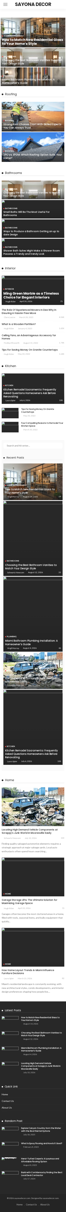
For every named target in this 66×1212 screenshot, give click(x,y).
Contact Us (8, 1100)
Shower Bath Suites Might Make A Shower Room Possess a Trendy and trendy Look (31, 252)
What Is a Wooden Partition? (19, 324)
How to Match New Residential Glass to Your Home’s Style (32, 41)
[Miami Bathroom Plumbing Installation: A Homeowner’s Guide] (33, 76)
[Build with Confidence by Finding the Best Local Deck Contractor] (10, 1176)
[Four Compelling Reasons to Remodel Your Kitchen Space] (10, 427)
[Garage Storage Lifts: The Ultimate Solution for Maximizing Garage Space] (33, 876)
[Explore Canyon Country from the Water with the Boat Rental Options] (10, 1132)
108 (61, 400)
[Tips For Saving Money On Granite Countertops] (10, 413)
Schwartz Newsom (15, 572)
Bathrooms (10, 56)
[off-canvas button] (5, 4)
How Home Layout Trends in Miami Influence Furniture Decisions (28, 971)
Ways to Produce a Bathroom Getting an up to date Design (31, 233)
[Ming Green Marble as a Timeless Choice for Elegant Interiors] (33, 290)
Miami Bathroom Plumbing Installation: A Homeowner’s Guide (28, 81)
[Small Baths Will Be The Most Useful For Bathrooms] (33, 209)
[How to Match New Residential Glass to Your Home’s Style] (33, 32)
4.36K (61, 317)
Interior (9, 289)
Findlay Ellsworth (11, 343)
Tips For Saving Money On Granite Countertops (30, 349)
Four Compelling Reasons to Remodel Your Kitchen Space (42, 424)
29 (60, 496)
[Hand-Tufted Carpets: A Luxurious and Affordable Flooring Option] (10, 1158)
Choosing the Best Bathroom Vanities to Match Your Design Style (32, 61)
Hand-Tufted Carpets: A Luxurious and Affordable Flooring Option (40, 1160)
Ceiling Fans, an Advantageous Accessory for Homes (29, 337)
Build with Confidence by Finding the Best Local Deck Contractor (41, 1174)
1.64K (61, 354)
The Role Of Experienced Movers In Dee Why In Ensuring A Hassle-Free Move (29, 311)
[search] (60, 4)
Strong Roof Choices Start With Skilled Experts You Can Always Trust (32, 126)
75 (61, 301)
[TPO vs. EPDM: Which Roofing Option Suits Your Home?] (33, 147)
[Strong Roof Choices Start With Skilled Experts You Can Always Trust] (33, 117)
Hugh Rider (11, 301)
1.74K (61, 342)
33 (60, 572)
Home (10, 671)
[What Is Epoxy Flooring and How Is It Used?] (10, 1147)
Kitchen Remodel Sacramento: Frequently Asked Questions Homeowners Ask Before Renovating (29, 393)
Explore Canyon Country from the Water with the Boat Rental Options (41, 1129)
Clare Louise (9, 317)
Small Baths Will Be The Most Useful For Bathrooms (26, 213)
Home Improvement (14, 36)
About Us (7, 1107)
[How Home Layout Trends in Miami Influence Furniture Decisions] (33, 947)
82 (63, 978)
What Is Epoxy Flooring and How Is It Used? (41, 1143)
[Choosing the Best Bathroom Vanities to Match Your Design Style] (33, 57)
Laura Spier (11, 400)
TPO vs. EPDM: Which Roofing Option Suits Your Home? (32, 156)
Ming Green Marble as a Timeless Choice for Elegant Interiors (31, 295)
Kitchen (9, 385)
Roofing (9, 121)
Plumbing (9, 76)
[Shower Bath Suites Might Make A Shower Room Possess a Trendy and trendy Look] (33, 248)
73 (63, 908)
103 (59, 685)
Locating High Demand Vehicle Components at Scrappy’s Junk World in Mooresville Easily (31, 678)
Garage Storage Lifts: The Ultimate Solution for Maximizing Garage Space (29, 901)
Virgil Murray (13, 496)
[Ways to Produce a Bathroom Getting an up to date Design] (33, 228)
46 (60, 648)
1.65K (61, 328)
